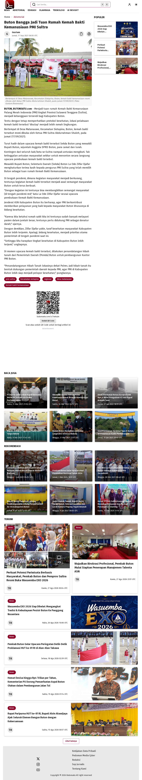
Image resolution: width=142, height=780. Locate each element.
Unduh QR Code (48, 321)
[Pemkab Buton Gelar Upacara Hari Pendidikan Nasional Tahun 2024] (71, 465)
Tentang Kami (79, 768)
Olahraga (44, 10)
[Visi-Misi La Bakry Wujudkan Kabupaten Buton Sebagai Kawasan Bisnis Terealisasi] (116, 465)
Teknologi (59, 10)
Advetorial (19, 10)
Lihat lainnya (71, 741)
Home (7, 17)
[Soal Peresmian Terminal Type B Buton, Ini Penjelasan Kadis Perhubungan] (116, 426)
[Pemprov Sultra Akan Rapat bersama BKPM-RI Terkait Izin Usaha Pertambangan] (25, 392)
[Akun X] (38, 758)
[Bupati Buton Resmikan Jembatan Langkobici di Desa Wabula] (71, 426)
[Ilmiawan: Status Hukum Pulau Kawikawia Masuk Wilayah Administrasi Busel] (71, 392)
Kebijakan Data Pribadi (84, 751)
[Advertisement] (48, 349)
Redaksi (76, 760)
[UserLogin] (129, 4)
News (7, 10)
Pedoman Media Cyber (83, 755)
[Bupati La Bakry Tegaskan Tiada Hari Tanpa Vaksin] (25, 426)
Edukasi (32, 10)
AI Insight (72, 10)
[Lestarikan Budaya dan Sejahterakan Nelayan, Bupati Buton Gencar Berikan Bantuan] (25, 465)
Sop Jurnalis (78, 764)
